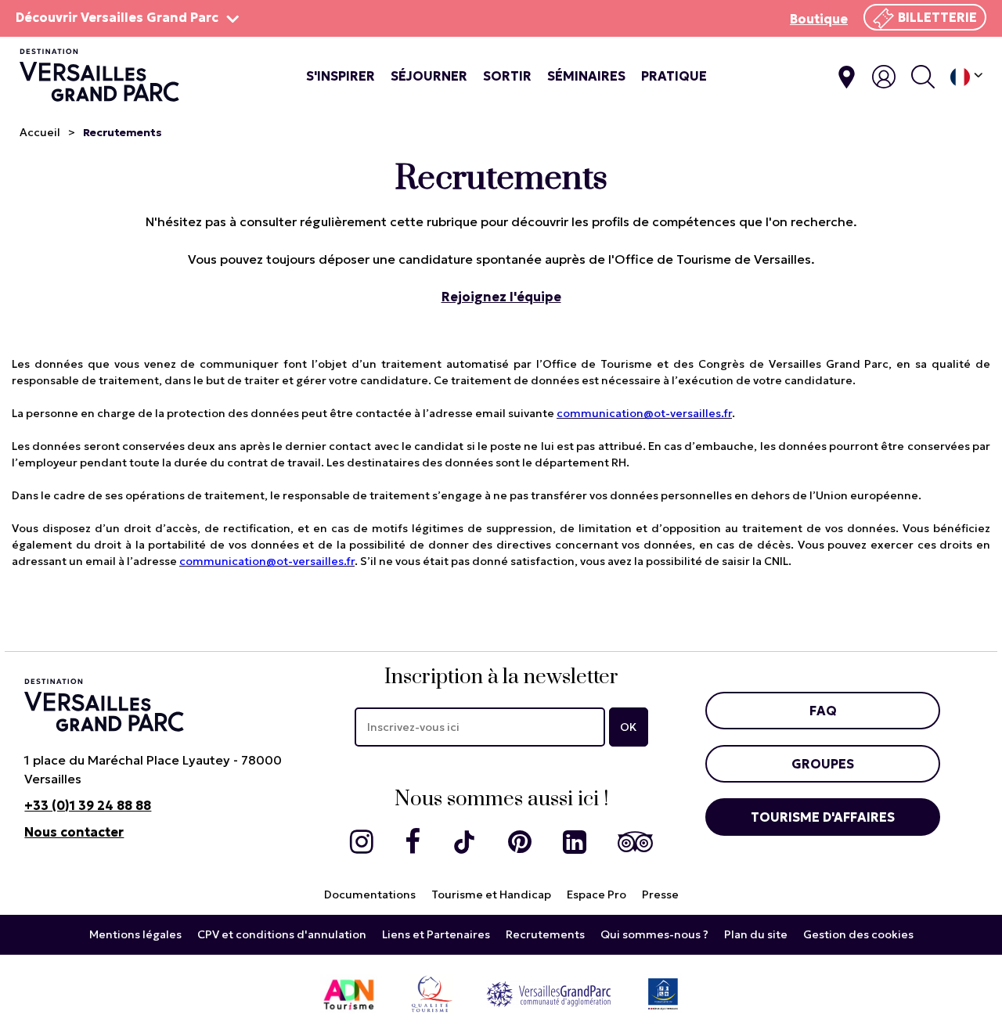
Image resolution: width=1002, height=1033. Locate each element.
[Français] (966, 77)
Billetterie (937, 17)
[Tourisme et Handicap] (663, 993)
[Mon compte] (884, 76)
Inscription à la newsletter (501, 677)
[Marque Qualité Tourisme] (431, 993)
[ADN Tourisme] (348, 993)
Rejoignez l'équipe (501, 296)
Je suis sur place (846, 77)
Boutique (819, 19)
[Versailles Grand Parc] (548, 993)
